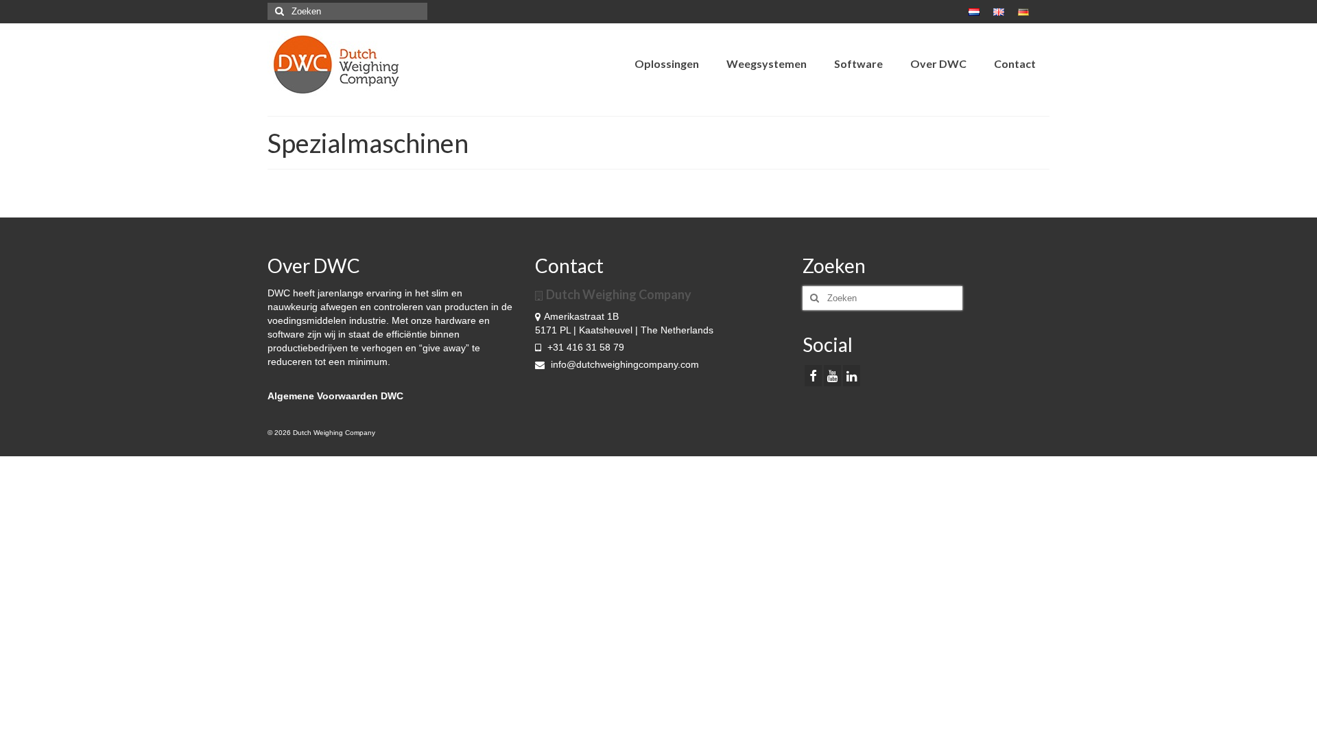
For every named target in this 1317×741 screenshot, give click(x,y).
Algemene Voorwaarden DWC (335, 395)
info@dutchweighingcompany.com (623, 364)
